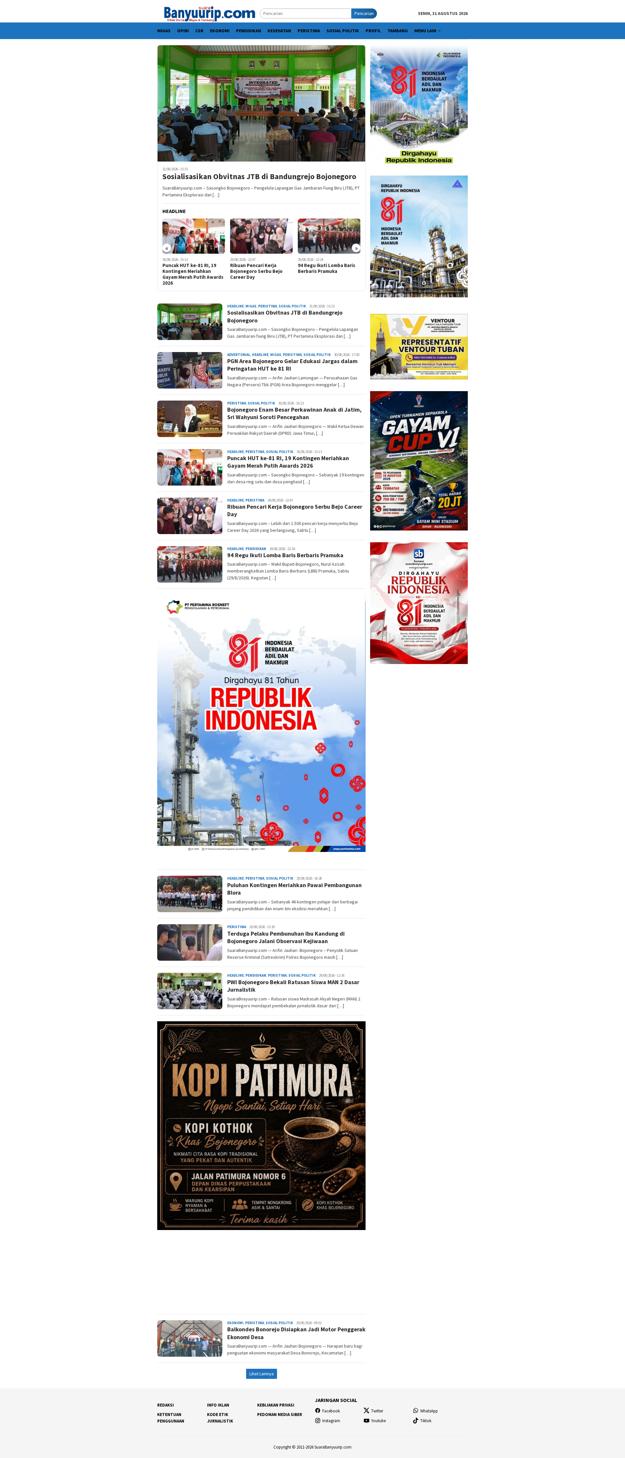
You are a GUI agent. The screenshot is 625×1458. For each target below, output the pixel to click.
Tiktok (425, 1420)
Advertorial (238, 354)
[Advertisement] (261, 1269)
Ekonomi (235, 1323)
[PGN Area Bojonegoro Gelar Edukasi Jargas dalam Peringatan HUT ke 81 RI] (329, 236)
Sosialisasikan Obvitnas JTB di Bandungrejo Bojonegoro (259, 176)
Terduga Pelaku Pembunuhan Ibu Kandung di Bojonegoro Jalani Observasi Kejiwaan (286, 937)
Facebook (331, 1411)
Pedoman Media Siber (279, 1414)
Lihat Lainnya (261, 1374)
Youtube (378, 1420)
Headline (235, 306)
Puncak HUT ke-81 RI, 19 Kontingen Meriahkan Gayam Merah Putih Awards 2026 (288, 461)
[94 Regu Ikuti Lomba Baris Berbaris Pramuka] (261, 236)
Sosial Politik (292, 306)
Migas (251, 306)
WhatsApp (429, 1411)
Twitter (377, 1411)
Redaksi (165, 1405)
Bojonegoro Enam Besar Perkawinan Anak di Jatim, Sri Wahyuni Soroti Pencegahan (294, 413)
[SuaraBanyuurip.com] (208, 13)
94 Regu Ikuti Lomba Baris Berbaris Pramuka (258, 268)
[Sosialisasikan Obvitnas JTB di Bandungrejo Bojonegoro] (261, 103)
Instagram (331, 1420)
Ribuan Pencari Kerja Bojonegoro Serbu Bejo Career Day (188, 271)
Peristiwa (267, 306)
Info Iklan (218, 1405)
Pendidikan (255, 548)
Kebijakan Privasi (275, 1405)
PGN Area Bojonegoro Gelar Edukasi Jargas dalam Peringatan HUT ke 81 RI (328, 271)
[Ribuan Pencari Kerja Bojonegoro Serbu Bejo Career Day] (193, 236)
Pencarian (364, 13)
